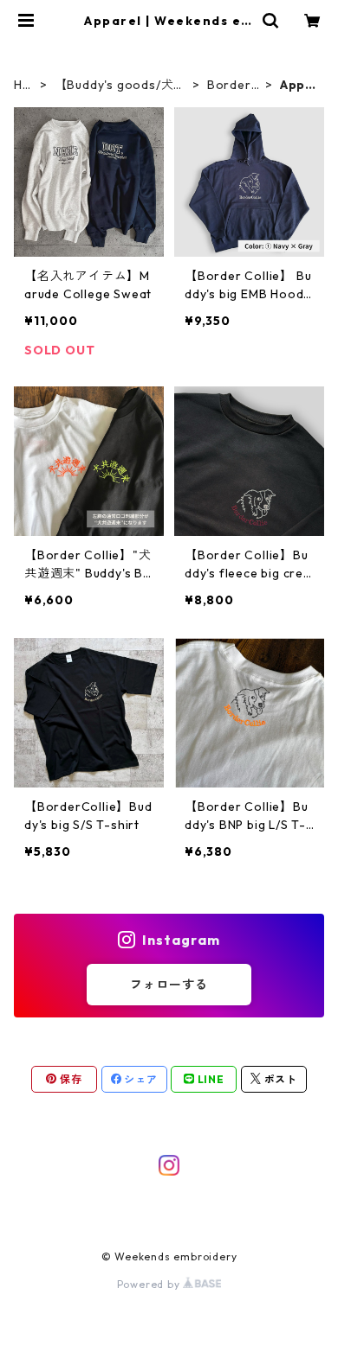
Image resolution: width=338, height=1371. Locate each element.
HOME (23, 85)
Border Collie (229, 85)
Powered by (150, 1284)
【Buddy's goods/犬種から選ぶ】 (121, 85)
